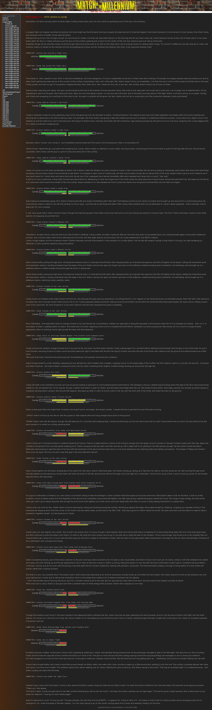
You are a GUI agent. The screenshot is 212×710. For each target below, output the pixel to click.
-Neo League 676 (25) (12, 87)
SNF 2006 (6, 106)
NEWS (92, 12)
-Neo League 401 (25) (12, 62)
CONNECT (118, 12)
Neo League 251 (34, 17)
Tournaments (7, 122)
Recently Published (9, 126)
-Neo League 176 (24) (12, 44)
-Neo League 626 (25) (12, 81)
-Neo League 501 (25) (12, 72)
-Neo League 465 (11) (12, 68)
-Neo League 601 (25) (12, 79)
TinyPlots (6, 120)
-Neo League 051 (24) (12, 32)
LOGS (112, 12)
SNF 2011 (6, 116)
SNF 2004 (6, 102)
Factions (5, 18)
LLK (4, 90)
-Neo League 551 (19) (12, 76)
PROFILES (107, 12)
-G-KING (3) (8, 24)
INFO (96, 12)
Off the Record (7, 94)
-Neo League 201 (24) (12, 46)
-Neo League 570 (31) (12, 78)
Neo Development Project (11, 92)
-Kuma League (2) (10, 26)
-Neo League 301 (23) (12, 54)
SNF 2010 (6, 114)
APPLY (101, 12)
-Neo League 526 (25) (12, 74)
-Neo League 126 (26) (12, 40)
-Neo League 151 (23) (12, 42)
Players (5, 96)
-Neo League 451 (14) (12, 66)
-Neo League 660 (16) (12, 85)
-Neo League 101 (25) (12, 38)
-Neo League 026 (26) (12, 30)
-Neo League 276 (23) (12, 52)
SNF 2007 (6, 108)
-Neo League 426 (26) (12, 64)
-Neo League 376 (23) (12, 60)
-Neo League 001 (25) (12, 28)
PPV (4, 98)
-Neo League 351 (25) (12, 58)
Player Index (7, 124)
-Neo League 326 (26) (12, 56)
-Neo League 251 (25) (12, 50)
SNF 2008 (6, 110)
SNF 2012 (6, 118)
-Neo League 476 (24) (12, 70)
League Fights (7, 22)
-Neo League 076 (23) (12, 34)
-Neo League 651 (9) (11, 83)
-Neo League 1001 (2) (12, 36)
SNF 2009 (6, 112)
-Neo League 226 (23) (12, 48)
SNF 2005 (6, 104)
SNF (4, 100)
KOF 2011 (6, 20)
